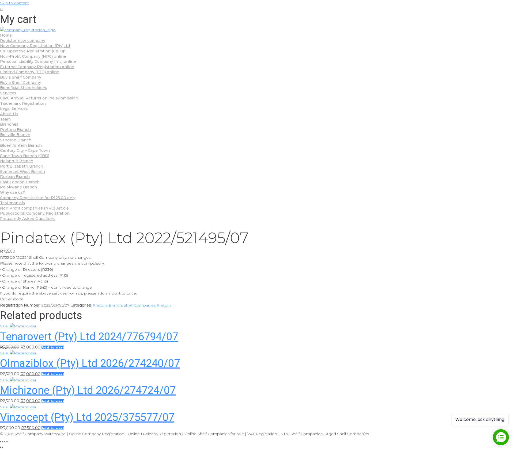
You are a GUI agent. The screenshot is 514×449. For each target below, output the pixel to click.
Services (8, 93)
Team (5, 119)
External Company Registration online (37, 66)
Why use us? (12, 192)
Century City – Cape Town (25, 150)
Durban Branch (15, 176)
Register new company (22, 40)
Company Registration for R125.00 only (37, 197)
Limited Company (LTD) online (29, 71)
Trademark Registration (23, 103)
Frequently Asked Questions (27, 218)
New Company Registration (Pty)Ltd (35, 45)
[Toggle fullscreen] (4, 441)
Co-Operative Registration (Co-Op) (33, 51)
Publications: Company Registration (35, 213)
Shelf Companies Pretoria (148, 305)
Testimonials (12, 202)
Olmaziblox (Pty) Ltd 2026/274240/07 (90, 363)
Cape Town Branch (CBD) (24, 155)
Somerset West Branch (22, 171)
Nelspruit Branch (16, 160)
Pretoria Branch (15, 129)
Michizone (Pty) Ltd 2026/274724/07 (88, 390)
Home (6, 35)
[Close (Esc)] (0, 441)
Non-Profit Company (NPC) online (33, 56)
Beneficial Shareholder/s (23, 87)
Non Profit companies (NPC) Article (34, 208)
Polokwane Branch (18, 187)
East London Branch (20, 182)
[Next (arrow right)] (2, 447)
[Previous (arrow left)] (0, 447)
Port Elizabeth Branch (21, 166)
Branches (9, 124)
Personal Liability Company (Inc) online (38, 61)
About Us (9, 113)
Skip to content (14, 3)
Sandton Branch (15, 140)
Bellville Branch (15, 134)
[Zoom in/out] (6, 441)
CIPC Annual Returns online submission (39, 98)
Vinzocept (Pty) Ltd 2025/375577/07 (87, 417)
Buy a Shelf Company (20, 77)
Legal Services (14, 108)
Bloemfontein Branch (21, 145)
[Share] (2, 441)
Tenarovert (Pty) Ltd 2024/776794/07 (89, 336)
